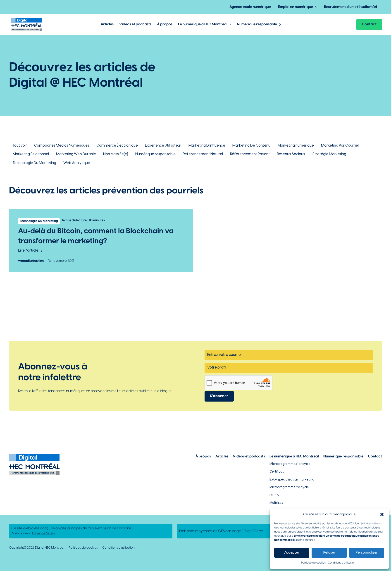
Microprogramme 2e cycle (289, 487)
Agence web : (33, 533)
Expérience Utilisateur (163, 146)
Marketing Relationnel (31, 154)
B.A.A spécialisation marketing (291, 479)
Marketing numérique (296, 146)
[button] (382, 514)
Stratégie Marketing (329, 154)
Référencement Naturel (203, 154)
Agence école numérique (250, 7)
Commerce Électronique (117, 146)
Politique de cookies (313, 562)
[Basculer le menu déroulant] (316, 7)
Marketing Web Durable (76, 154)
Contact (369, 24)
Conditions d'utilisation (118, 548)
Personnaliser (367, 552)
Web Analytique (76, 163)
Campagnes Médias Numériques (61, 146)
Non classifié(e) (115, 154)
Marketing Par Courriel (340, 146)
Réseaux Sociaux (291, 154)
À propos (164, 24)
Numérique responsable (257, 24)
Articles (107, 24)
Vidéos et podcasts (135, 24)
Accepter (291, 552)
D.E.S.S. (274, 495)
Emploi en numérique (295, 7)
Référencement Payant (250, 154)
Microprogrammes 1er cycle (289, 464)
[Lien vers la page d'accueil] (26, 24)
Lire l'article (28, 250)
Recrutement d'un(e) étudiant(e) (350, 7)
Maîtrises (276, 503)
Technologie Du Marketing (34, 163)
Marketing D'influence (206, 146)
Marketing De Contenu (251, 146)
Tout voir (20, 146)
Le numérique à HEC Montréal (202, 24)
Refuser (329, 552)
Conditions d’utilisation (341, 562)
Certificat (276, 471)
